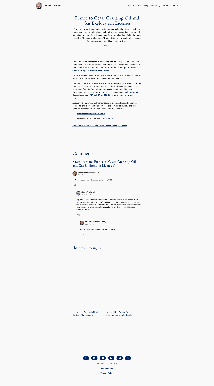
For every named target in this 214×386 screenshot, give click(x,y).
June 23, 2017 (109, 118)
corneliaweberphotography (88, 172)
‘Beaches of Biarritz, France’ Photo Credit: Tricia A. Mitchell (99, 126)
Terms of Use (107, 368)
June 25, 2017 (83, 175)
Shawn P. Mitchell (53, 5)
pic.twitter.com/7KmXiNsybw (91, 114)
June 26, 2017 (90, 224)
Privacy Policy (107, 373)
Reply (74, 185)
